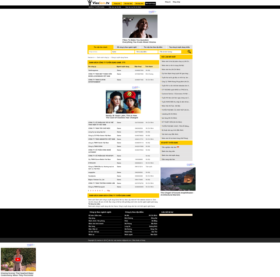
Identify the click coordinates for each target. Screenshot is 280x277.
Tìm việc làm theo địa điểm (153, 47)
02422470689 (139, 146)
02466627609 (139, 70)
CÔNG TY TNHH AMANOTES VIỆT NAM (101, 139)
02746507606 (139, 74)
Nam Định (154, 234)
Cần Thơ (154, 232)
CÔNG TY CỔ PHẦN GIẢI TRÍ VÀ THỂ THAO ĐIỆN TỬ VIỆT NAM (100, 123)
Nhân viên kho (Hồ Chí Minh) (171, 69)
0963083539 (139, 128)
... (104, 191)
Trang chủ (117, 3)
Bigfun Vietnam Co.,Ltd (96, 179)
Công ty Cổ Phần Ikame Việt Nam (99, 135)
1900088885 (139, 159)
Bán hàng (92, 226)
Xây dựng (92, 218)
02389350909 (139, 187)
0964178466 (139, 179)
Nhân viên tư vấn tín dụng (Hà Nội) (173, 65)
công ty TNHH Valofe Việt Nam (98, 143)
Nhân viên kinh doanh (96, 223)
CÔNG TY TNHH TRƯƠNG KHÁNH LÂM (101, 183)
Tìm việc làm (128, 3)
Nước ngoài (129, 234)
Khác (126, 221)
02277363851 (139, 132)
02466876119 (139, 143)
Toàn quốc (149, 166)
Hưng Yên (153, 229)
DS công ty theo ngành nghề (126, 47)
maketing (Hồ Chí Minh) (169, 114)
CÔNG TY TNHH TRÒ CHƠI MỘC (99, 128)
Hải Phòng (128, 223)
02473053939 (139, 122)
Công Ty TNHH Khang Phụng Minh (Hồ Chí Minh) (176, 81)
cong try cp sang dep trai (96, 132)
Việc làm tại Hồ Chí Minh (133, 7)
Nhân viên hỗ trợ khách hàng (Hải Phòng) (175, 138)
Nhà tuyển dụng (150, 3)
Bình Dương (149, 74)
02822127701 (139, 139)
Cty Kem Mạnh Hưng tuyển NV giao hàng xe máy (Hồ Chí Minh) (176, 73)
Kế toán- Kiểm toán (95, 215)
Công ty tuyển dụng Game (119, 57)
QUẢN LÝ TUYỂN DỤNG (96, 7)
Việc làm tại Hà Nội (115, 7)
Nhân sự (91, 234)
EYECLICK (92, 163)
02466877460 (139, 80)
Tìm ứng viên (139, 3)
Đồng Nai (154, 218)
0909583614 (139, 163)
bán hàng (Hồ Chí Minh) (169, 118)
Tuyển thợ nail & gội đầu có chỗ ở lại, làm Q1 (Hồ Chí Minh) (176, 77)
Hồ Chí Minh (150, 80)
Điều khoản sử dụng (138, 240)
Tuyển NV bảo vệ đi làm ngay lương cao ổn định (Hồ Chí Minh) (176, 98)
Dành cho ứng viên (168, 151)
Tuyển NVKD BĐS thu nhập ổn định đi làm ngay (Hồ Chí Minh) (176, 102)
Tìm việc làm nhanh (100, 47)
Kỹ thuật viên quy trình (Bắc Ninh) (172, 130)
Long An (127, 226)
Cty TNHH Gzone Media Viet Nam (99, 159)
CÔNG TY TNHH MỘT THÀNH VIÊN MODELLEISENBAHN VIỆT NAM (100, 75)
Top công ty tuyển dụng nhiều (179, 47)
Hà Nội (148, 70)
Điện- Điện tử (93, 229)
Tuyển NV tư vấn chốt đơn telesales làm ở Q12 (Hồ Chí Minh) (176, 86)
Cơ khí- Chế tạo (94, 232)
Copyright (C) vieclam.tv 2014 (97, 240)
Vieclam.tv (91, 57)
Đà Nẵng (154, 221)
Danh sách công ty (103, 57)
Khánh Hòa (128, 232)
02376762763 (139, 183)
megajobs (91, 172)
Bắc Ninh (154, 223)
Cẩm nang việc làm (168, 159)
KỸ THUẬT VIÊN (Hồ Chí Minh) (172, 122)
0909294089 (139, 176)
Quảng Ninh (153, 226)
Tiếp (108, 191)
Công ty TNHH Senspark (96, 187)
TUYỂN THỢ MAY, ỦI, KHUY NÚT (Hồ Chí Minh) (176, 110)
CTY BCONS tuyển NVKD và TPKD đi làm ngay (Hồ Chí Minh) (176, 90)
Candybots (92, 176)
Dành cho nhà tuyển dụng (170, 155)
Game (119, 70)
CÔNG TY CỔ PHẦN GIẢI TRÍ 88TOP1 (101, 156)
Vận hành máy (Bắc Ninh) (170, 134)
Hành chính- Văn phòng (97, 221)
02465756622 (139, 135)
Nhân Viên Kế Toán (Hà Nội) (171, 106)
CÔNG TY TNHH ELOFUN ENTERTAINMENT (96, 81)
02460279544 (139, 150)
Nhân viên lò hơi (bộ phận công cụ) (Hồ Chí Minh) (176, 61)
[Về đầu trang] (277, 274)
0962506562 (139, 172)
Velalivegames (93, 70)
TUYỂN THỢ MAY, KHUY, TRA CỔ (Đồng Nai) (176, 126)
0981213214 (139, 166)
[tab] (117, 3)
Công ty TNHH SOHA (95, 146)
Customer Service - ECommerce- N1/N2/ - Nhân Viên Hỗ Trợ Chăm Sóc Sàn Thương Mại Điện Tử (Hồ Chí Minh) (176, 94)
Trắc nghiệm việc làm (169, 147)
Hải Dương (128, 229)
